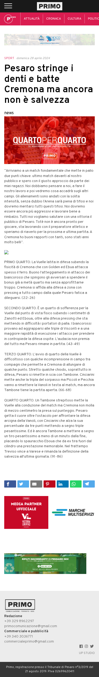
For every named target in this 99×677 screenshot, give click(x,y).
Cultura (74, 19)
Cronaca (53, 19)
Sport (9, 58)
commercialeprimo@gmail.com (29, 641)
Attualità (32, 19)
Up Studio (87, 653)
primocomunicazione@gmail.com (30, 626)
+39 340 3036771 (18, 636)
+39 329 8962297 (19, 621)
